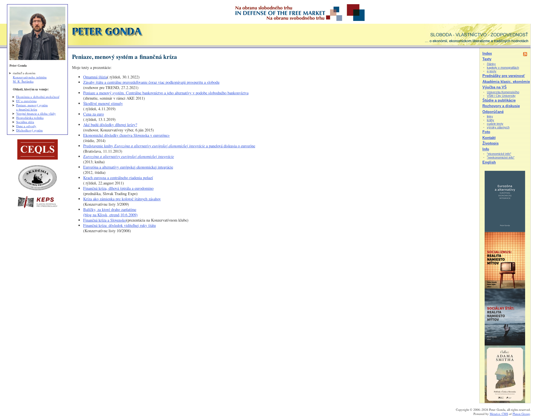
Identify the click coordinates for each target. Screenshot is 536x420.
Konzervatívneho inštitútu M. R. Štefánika (30, 79)
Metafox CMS (499, 414)
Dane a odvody (26, 126)
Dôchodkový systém (29, 130)
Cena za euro (93, 114)
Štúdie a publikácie (499, 100)
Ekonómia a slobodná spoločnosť (37, 97)
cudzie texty (495, 123)
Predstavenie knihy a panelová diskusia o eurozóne (169, 145)
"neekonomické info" (501, 157)
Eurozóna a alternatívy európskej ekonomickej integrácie (128, 167)
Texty (486, 59)
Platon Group (521, 414)
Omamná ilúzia (95, 77)
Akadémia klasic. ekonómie (506, 82)
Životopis (490, 143)
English (489, 162)
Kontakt (489, 138)
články (491, 64)
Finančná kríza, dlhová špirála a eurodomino (118, 188)
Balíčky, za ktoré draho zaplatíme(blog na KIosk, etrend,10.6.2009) (110, 212)
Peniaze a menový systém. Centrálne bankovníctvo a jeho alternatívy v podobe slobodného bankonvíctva (165, 92)
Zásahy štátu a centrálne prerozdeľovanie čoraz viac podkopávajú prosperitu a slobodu (151, 82)
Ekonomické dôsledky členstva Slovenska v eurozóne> (126, 135)
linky (490, 116)
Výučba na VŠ (494, 87)
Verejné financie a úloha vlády (36, 113)
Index (487, 53)
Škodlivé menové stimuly (103, 103)
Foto (486, 132)
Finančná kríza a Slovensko (104, 220)
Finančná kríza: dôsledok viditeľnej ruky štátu (119, 225)
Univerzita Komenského (503, 92)
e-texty (491, 71)
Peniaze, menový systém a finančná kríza (32, 107)
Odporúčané (493, 112)
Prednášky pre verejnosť (503, 76)
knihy (490, 120)
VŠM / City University (501, 95)
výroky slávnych (498, 127)
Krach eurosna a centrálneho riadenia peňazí (118, 177)
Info (485, 149)
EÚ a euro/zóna (26, 101)
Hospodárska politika (30, 118)
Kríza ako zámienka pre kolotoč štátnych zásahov (122, 198)
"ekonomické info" (499, 153)
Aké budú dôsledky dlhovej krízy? (110, 124)
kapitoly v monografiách (503, 67)
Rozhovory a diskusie (501, 106)
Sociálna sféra (25, 122)
